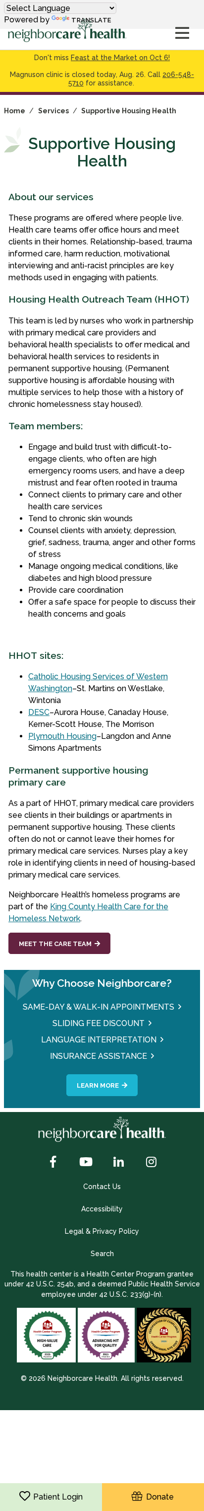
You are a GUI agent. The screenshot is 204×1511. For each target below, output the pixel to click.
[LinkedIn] (118, 1163)
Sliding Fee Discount (98, 1023)
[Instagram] (151, 1163)
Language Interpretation (98, 1039)
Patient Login (58, 1497)
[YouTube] (85, 1163)
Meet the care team (55, 944)
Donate (158, 1497)
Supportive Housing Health (128, 111)
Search (102, 1254)
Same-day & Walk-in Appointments (98, 1007)
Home (14, 111)
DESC (39, 712)
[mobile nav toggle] (182, 33)
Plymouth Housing (62, 736)
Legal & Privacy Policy (102, 1231)
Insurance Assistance (98, 1056)
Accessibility (102, 1209)
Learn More (98, 1085)
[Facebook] (53, 1163)
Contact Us (102, 1187)
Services (53, 111)
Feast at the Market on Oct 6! (120, 58)
